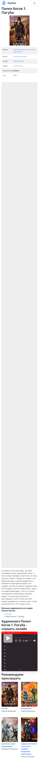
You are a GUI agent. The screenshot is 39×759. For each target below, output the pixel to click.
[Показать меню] (34, 3)
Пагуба (8, 614)
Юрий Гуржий (19, 61)
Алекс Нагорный (27, 757)
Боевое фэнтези (19, 49)
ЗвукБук (11, 3)
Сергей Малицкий (9, 711)
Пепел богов (18, 66)
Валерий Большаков (10, 749)
